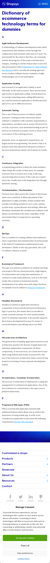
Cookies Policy (24, 558)
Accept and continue (25, 538)
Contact (7, 486)
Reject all (25, 545)
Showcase (8, 469)
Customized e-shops (15, 453)
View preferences (25, 553)
